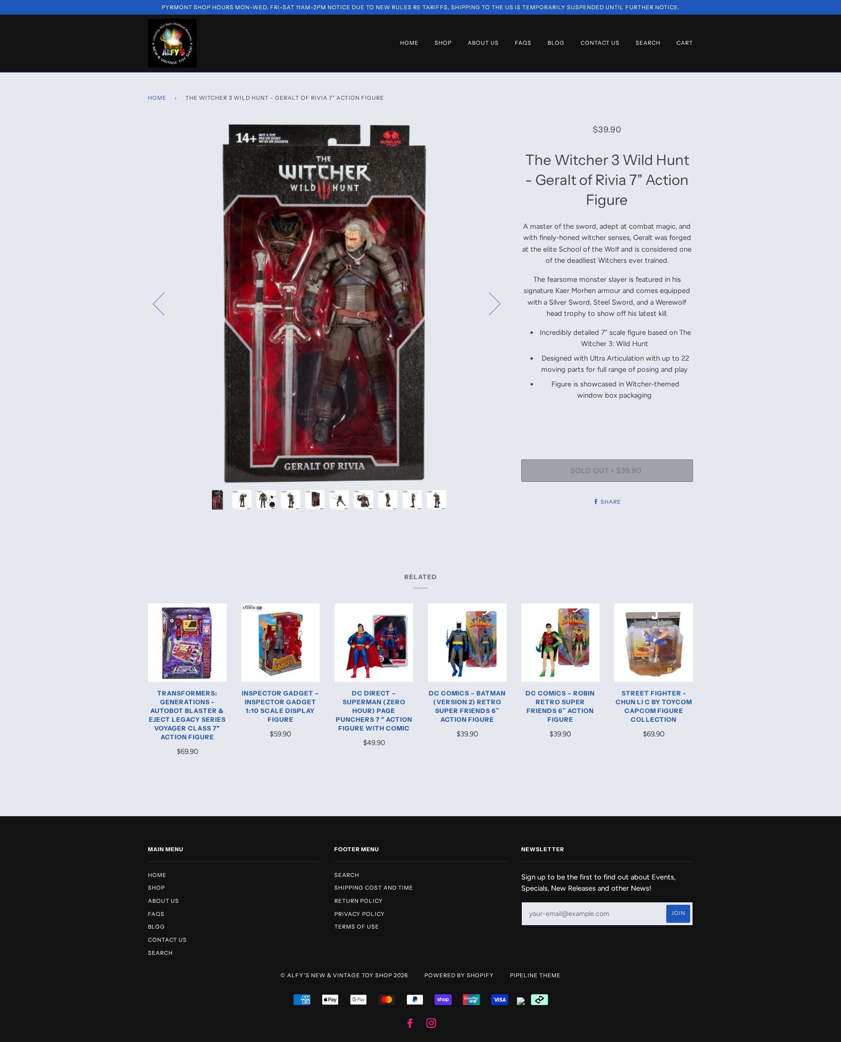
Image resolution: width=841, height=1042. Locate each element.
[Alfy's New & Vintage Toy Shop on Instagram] (431, 1025)
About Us (483, 42)
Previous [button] (164, 303)
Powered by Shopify (459, 975)
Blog (556, 42)
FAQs (523, 42)
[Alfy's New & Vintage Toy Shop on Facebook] (410, 1025)
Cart (684, 42)
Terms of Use (356, 926)
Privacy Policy (359, 914)
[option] (327, 303)
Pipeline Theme (535, 975)
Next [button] (489, 303)
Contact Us (600, 42)
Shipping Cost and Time (373, 887)
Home (409, 42)
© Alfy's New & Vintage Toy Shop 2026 (344, 975)
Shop (443, 42)
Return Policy (358, 900)
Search (648, 42)
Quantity (607, 420)
